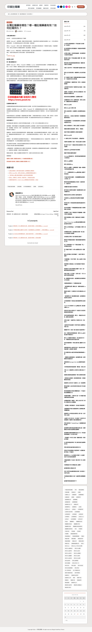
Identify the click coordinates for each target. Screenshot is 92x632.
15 (80, 607)
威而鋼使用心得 (68, 499)
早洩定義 (73, 531)
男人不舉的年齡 (68, 570)
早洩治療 (78, 531)
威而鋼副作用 (67, 501)
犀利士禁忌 (77, 567)
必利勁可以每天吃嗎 (68, 511)
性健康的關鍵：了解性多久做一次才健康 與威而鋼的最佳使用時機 (75, 396)
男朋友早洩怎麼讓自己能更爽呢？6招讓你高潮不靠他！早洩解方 (74, 451)
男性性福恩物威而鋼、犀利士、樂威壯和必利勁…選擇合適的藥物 (74, 316)
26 (71, 614)
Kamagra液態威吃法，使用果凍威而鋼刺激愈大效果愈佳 (75, 157)
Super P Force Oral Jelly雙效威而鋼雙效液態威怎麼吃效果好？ (74, 222)
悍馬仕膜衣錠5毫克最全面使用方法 (72, 447)
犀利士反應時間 (75, 560)
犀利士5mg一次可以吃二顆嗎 (77, 545)
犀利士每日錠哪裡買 (68, 567)
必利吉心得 (80, 519)
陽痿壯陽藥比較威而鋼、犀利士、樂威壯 (73, 128)
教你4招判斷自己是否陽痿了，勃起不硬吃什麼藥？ (74, 255)
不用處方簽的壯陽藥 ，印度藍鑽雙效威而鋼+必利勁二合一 (74, 177)
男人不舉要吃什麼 (76, 570)
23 (83, 610)
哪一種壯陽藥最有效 (27, 186)
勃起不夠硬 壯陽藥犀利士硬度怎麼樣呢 (73, 132)
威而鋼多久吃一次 (68, 504)
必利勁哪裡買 (77, 511)
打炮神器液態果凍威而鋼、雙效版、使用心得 (74, 366)
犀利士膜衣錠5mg (68, 164)
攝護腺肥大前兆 (79, 521)
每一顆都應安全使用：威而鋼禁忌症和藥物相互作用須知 (74, 279)
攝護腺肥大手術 (77, 523)
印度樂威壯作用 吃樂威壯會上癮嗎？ (72, 465)
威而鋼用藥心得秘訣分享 (70, 468)
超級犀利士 (19, 193)
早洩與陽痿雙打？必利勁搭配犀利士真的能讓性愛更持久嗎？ (74, 121)
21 (77, 610)
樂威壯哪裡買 (67, 541)
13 (74, 607)
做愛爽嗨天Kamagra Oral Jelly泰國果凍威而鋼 (74, 362)
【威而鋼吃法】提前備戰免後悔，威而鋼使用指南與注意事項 (74, 296)
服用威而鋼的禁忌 (74, 533)
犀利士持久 (67, 565)
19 (71, 610)
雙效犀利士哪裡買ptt (78, 584)
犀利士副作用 (67, 560)
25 (68, 614)
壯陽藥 (34, 186)
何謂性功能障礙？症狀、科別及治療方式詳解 (74, 141)
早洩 (75, 528)
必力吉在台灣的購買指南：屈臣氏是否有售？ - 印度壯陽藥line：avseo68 (30, 233)
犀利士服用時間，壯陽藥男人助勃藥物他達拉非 (74, 111)
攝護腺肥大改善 (68, 526)
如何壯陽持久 (40, 186)
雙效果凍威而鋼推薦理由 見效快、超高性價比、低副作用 (74, 182)
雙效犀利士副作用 (68, 584)
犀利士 (82, 543)
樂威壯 (82, 536)
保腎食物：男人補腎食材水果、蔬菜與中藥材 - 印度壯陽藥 (27, 237)
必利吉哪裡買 (73, 519)
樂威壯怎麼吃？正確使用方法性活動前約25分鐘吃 (75, 292)
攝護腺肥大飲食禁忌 (68, 528)
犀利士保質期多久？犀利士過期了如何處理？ (74, 125)
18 (68, 610)
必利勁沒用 (81, 514)
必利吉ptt (67, 519)
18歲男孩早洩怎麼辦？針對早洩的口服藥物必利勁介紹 (74, 325)
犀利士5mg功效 (68, 104)
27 (74, 614)
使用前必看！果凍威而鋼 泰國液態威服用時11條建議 (74, 203)
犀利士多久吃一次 (75, 563)
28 (77, 614)
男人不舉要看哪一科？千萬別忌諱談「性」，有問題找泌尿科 (74, 245)
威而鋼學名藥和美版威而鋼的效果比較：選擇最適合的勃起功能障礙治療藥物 (74, 428)
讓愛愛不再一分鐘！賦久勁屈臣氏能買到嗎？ (74, 329)
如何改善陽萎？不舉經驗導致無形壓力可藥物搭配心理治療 (74, 208)
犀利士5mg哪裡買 (68, 161)
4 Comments (28, 31)
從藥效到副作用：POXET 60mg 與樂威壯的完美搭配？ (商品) (23, 179)
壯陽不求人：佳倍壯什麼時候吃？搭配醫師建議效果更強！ (74, 116)
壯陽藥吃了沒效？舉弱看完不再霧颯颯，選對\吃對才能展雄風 (74, 213)
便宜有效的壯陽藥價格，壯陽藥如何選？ (73, 96)
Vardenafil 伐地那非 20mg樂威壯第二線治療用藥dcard (74, 306)
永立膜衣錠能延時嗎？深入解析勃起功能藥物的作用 (74, 443)
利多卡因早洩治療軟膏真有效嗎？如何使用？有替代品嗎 (74, 472)
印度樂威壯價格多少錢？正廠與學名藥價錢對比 (74, 476)
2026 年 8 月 (67, 26)
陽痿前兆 (66, 580)
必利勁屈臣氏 (67, 514)
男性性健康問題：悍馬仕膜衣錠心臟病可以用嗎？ (74, 343)
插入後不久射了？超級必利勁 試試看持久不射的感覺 (75, 145)
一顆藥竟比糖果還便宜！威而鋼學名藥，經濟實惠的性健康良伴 (74, 358)
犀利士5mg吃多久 (68, 553)
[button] (81, 6)
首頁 (9, 14)
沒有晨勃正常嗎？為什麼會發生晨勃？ (73, 236)
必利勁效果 (74, 514)
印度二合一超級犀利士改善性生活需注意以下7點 (74, 370)
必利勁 (80, 506)
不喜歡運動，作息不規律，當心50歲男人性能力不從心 (75, 259)
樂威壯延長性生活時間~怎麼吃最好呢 (73, 194)
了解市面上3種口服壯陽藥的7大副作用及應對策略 (21, 175)
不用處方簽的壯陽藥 (11, 186)
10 (65, 607)
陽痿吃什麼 (73, 580)
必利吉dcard (81, 516)
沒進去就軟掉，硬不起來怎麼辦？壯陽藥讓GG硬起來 (21, 170)
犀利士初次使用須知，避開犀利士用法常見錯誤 (74, 73)
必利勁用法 (67, 516)
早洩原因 (80, 528)
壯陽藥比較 (67, 497)
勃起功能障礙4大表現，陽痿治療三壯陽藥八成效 (74, 218)
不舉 (75, 489)
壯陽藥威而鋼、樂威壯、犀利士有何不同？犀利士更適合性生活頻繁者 (74, 401)
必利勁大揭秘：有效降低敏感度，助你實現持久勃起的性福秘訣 (74, 54)
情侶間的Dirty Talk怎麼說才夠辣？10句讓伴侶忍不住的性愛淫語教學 (74, 456)
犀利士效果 (74, 565)
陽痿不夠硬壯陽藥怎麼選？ (70, 153)
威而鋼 (73, 497)
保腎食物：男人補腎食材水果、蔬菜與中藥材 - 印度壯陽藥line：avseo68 (30, 226)
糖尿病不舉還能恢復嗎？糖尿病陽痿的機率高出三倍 (74, 240)
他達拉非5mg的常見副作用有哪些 (72, 149)
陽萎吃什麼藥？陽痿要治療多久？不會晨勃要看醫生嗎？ (20, 158)
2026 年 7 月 (67, 30)
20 (74, 610)
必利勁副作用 (80, 509)
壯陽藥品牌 (74, 494)
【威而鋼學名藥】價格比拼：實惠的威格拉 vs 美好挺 (75, 287)
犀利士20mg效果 (77, 558)
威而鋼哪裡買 (74, 501)
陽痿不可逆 (79, 577)
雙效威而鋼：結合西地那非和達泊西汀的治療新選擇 (74, 386)
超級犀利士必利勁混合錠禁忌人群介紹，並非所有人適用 (74, 414)
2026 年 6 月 (67, 35)
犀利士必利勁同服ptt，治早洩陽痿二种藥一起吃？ (75, 227)
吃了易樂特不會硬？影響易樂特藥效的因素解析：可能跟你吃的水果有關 (74, 78)
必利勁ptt (74, 509)
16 (83, 607)
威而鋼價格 (75, 499)
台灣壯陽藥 (19, 186)
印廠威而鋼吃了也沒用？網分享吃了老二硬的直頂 (74, 460)
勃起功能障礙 (81, 489)
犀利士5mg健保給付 (68, 548)
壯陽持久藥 (9, 22)
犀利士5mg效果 (77, 555)
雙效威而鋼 (67, 582)
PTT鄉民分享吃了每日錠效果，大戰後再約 (74, 138)
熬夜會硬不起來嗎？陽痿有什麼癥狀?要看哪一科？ (19, 161)
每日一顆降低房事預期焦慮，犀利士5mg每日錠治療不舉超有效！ (74, 333)
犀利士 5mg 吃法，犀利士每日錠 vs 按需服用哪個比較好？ (23, 173)
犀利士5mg (67, 545)
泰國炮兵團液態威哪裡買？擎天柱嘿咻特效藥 (74, 374)
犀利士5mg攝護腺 (68, 555)
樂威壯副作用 (80, 538)
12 (71, 607)
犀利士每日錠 (80, 565)
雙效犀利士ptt (74, 582)
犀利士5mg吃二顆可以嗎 (70, 108)
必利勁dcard (67, 509)
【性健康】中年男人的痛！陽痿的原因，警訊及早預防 (74, 438)
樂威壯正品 (67, 543)
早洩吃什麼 (67, 531)
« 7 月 (66, 620)
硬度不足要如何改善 (68, 572)
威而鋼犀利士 (67, 506)
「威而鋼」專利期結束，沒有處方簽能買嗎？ (74, 405)
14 (77, 607)
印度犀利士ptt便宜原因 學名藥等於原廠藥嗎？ (74, 198)
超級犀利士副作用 (75, 575)
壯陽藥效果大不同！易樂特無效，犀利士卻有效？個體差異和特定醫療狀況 (74, 100)
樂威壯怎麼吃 (81, 541)
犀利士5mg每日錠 (68, 558)
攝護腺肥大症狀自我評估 (77, 526)
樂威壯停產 (67, 538)
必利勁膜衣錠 (74, 516)
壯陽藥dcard (67, 494)
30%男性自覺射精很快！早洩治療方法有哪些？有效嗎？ (74, 44)
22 (80, 610)
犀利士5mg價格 (77, 548)
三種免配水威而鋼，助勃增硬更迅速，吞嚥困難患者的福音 (74, 378)
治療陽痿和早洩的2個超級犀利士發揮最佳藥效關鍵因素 (74, 409)
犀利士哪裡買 (67, 563)
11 (68, 607)
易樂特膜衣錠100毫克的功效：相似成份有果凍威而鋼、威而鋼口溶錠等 (74, 348)
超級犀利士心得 (68, 577)
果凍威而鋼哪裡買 (76, 536)
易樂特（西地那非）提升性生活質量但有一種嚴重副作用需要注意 (74, 92)
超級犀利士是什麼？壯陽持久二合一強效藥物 (74, 383)
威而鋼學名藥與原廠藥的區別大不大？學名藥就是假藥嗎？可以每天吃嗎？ (74, 433)
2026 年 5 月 (67, 39)
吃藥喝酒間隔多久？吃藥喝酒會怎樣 (72, 283)
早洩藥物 (66, 533)
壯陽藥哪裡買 (81, 494)
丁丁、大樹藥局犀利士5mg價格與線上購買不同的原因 (74, 173)
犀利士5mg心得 (68, 135)
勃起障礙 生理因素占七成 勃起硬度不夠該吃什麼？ (74, 264)
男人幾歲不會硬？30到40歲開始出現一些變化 (74, 250)
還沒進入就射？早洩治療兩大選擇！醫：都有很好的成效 (74, 58)
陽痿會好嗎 (79, 580)
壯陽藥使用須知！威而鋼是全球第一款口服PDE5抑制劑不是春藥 (74, 232)
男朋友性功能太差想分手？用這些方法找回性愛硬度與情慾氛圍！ (74, 311)
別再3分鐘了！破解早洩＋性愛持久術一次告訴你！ (74, 321)
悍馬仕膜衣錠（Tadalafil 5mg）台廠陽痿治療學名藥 (75, 423)
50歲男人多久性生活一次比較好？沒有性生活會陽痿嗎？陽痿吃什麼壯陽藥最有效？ (75, 419)
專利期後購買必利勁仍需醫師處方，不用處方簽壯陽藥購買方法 (74, 391)
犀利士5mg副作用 (68, 550)
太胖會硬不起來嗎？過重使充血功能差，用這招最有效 (74, 87)
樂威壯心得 (74, 541)
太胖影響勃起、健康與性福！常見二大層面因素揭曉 (74, 83)
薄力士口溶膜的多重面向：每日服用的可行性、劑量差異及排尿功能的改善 (74, 338)
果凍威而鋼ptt (67, 536)
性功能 (66, 521)
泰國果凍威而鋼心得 (75, 543)
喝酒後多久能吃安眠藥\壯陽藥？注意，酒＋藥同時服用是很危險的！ (74, 269)
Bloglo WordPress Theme (58, 629)
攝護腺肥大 (72, 521)
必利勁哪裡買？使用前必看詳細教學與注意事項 (74, 301)
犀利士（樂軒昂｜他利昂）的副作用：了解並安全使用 (22, 177)
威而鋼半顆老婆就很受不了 (70, 481)
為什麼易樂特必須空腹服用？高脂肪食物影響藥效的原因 (74, 49)
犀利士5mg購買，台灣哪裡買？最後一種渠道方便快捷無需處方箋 (74, 168)
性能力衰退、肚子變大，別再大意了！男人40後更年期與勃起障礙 (75, 274)
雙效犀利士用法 (68, 587)
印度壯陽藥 (13, 6)
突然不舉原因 (77, 572)
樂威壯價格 (74, 538)
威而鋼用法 (74, 506)
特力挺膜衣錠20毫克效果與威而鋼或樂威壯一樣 (75, 353)
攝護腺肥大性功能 (68, 523)
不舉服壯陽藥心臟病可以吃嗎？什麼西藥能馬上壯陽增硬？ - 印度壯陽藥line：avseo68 (33, 230)
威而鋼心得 (76, 504)
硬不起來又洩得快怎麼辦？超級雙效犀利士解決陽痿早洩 (74, 190)
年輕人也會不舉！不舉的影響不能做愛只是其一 (74, 68)
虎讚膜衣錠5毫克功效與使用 (70, 186)
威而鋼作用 (78, 497)
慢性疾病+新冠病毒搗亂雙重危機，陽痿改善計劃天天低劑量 (74, 63)
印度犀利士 (74, 492)
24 (65, 614)
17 (65, 610)
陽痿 (74, 577)
